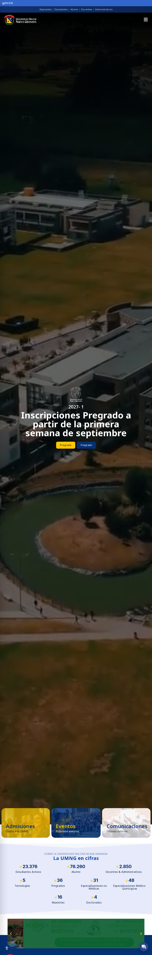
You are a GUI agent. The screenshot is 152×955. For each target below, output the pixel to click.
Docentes (86, 9)
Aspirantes (45, 9)
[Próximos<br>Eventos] (75, 823)
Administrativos (104, 9)
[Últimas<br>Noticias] (126, 823)
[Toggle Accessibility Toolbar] (7, 948)
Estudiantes (61, 9)
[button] (145, 20)
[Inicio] (20, 20)
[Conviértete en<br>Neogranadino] (25, 823)
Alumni (74, 9)
